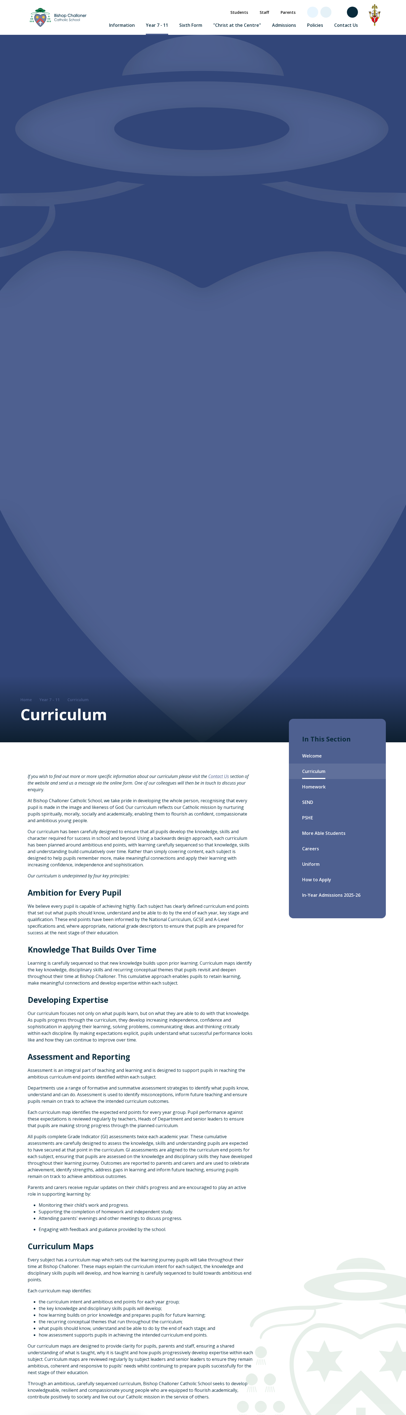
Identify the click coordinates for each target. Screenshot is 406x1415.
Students (239, 12)
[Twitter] (312, 12)
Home (26, 699)
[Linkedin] (325, 12)
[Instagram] (339, 12)
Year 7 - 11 (49, 699)
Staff (264, 12)
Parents (288, 12)
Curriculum (78, 699)
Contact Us (218, 776)
